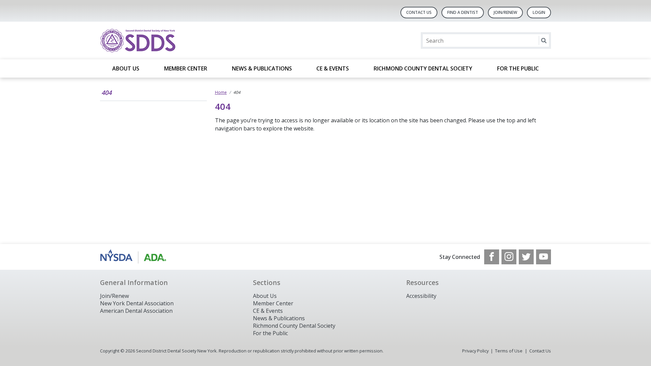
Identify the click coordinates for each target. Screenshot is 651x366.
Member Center (185, 68)
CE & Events (332, 68)
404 (106, 92)
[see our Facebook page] (491, 256)
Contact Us (419, 12)
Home (221, 92)
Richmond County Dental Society (423, 68)
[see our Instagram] (508, 256)
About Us (125, 68)
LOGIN (539, 12)
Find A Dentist (462, 12)
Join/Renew (505, 12)
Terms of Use (508, 351)
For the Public (518, 68)
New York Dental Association (137, 303)
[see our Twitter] (526, 256)
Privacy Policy (475, 351)
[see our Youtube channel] (543, 256)
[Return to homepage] (187, 40)
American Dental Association (136, 310)
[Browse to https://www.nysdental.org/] (134, 256)
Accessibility (421, 296)
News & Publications (262, 68)
